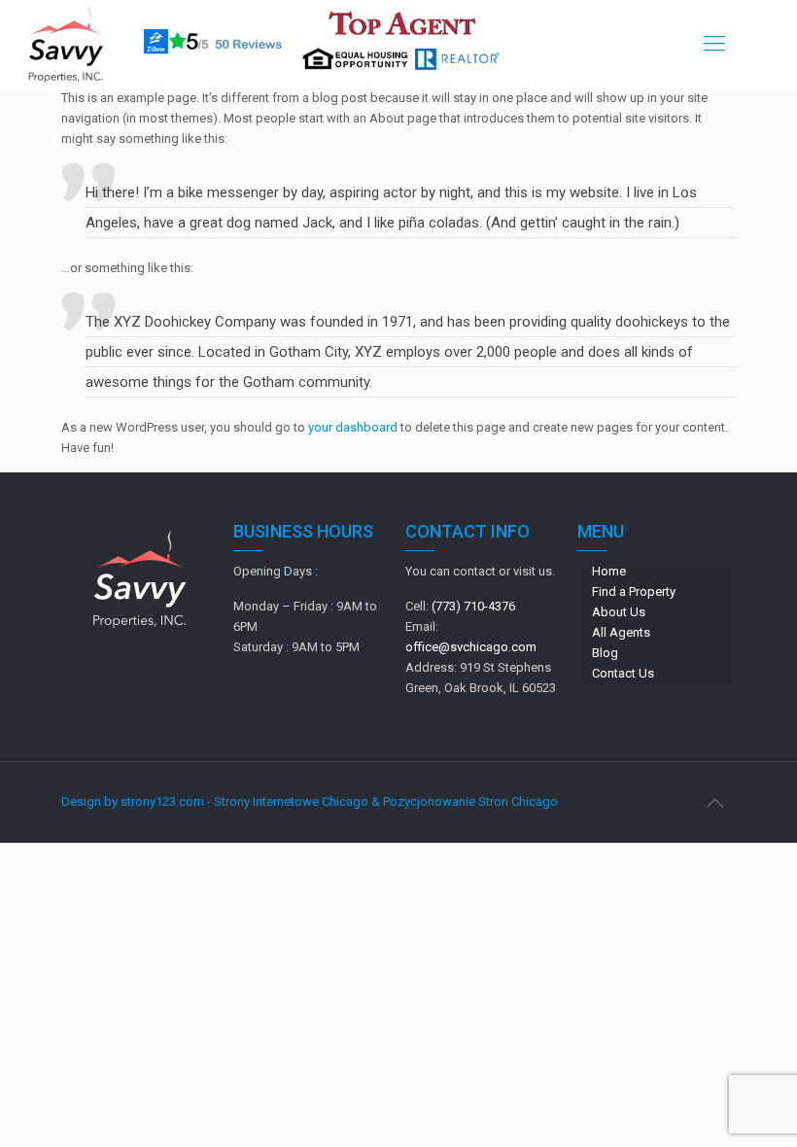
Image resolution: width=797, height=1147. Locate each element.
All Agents (621, 632)
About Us (618, 612)
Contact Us (623, 673)
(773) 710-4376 (473, 606)
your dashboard (353, 427)
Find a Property (634, 591)
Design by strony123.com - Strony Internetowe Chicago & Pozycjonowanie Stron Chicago (309, 801)
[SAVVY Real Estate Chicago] (66, 43)
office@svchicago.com (471, 647)
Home (609, 571)
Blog (605, 652)
